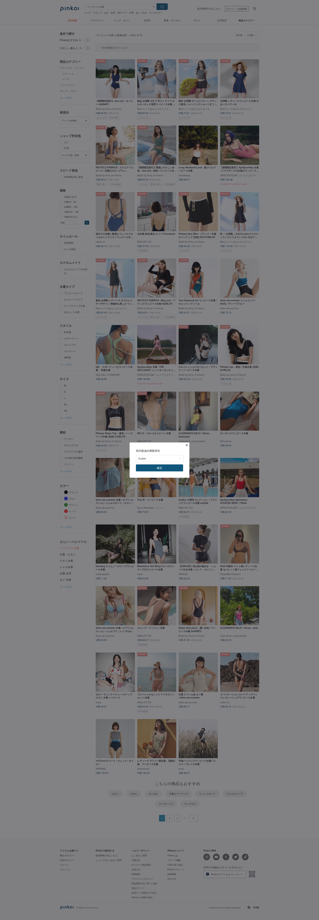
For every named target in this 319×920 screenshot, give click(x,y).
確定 (159, 468)
